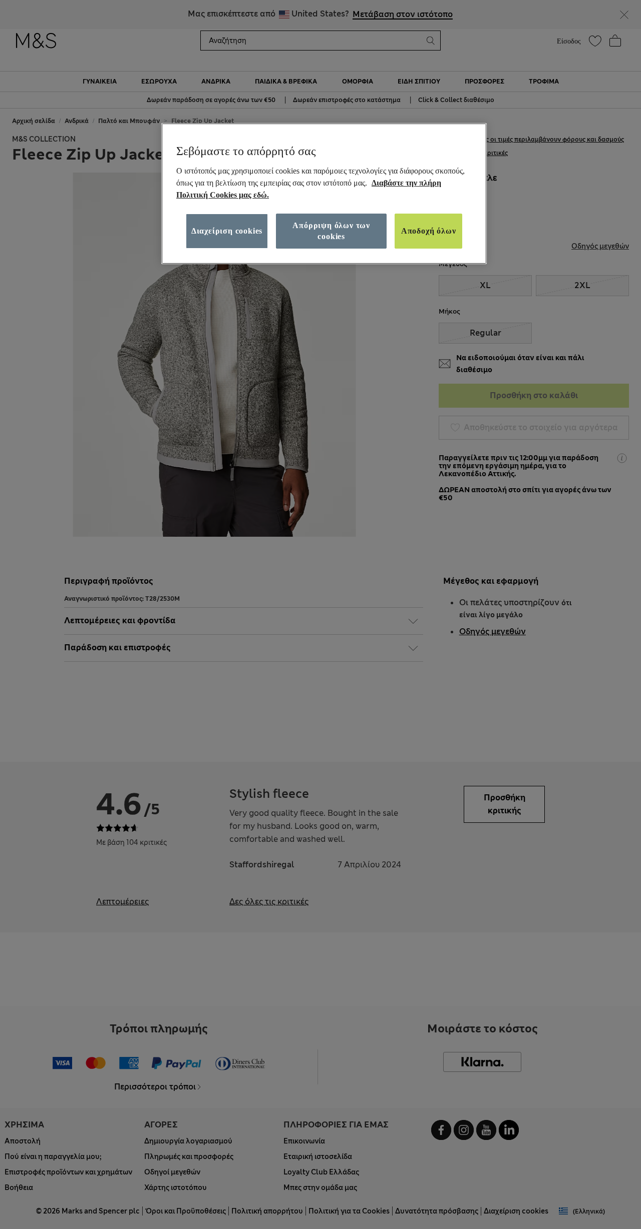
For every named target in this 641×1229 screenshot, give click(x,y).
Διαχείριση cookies (226, 230)
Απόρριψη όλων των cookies (331, 230)
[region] (324, 193)
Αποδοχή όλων (428, 230)
